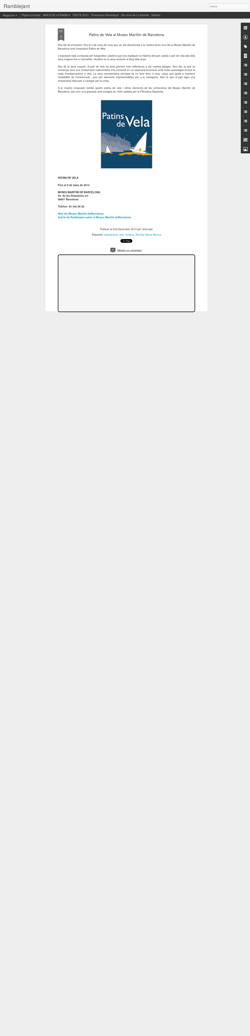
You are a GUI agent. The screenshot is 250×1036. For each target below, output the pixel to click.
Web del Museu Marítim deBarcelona (80, 213)
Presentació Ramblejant (105, 15)
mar (121, 234)
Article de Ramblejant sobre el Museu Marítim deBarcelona (94, 217)
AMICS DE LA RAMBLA (56, 15)
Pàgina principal (31, 15)
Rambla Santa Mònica (148, 234)
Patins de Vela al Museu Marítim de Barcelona (126, 34)
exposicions (111, 234)
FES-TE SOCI (81, 15)
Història (156, 15)
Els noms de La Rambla (135, 15)
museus (129, 234)
